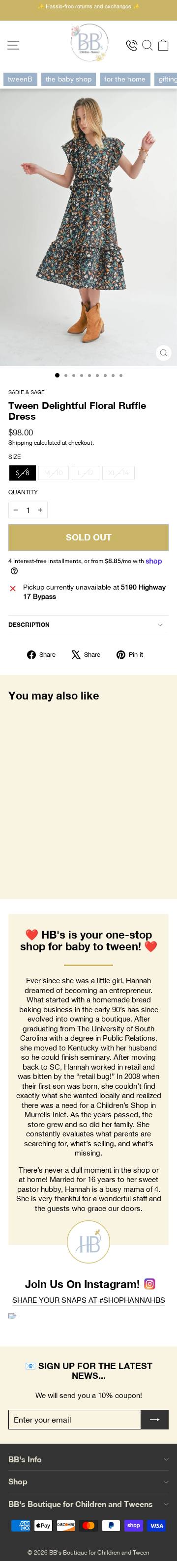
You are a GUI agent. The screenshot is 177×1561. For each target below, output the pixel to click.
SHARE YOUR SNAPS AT (88, 1300)
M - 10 (53, 472)
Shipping (20, 442)
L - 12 (85, 472)
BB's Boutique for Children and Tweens (80, 1503)
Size (14, 457)
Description (29, 624)
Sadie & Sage (26, 392)
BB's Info (25, 1459)
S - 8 (23, 472)
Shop (18, 1481)
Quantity (23, 492)
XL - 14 (118, 472)
